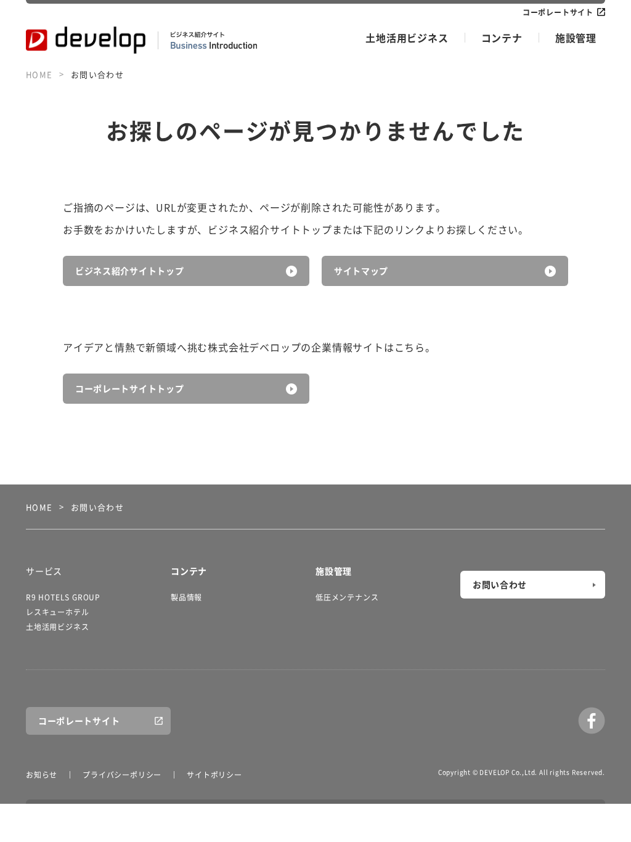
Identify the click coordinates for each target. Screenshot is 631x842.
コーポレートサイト (558, 12)
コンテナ (502, 37)
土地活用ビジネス (406, 37)
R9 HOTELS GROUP (63, 597)
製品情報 (186, 597)
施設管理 (575, 37)
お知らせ (41, 774)
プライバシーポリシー (122, 774)
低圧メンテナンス (347, 597)
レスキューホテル (57, 612)
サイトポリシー (214, 774)
